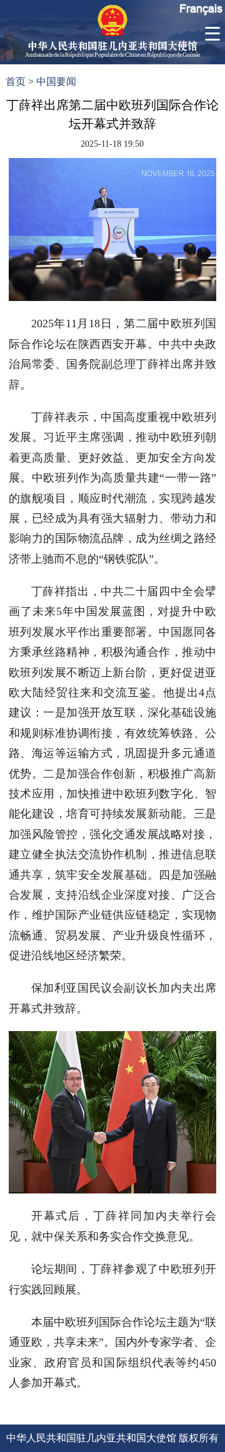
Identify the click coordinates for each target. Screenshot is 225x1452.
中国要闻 (56, 81)
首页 (16, 81)
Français (200, 8)
